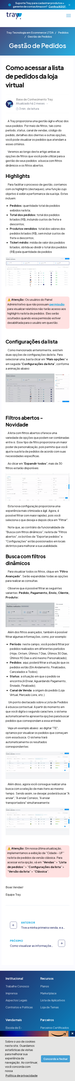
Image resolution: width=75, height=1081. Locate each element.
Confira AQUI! (57, 6)
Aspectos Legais (16, 1000)
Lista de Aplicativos (52, 1000)
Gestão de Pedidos (40, 36)
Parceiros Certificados (54, 1027)
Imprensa (11, 993)
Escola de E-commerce (14, 1030)
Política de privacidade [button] (22, 1075)
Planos (44, 986)
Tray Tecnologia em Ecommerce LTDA (30, 32)
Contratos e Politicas (19, 1007)
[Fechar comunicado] (69, 5)
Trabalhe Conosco (17, 986)
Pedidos (63, 32)
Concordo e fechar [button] (55, 1058)
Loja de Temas (49, 1007)
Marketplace (48, 993)
